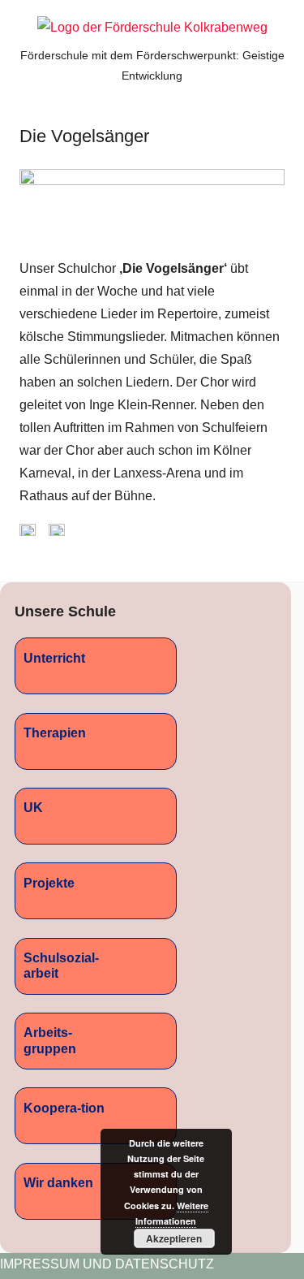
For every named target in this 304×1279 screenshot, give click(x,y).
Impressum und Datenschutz (107, 1264)
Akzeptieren (174, 1238)
